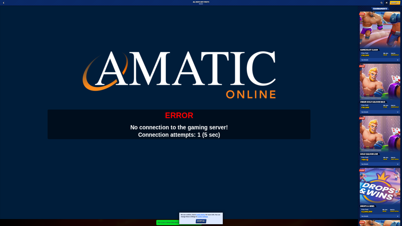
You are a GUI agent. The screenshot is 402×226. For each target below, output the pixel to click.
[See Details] (398, 60)
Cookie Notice (200, 215)
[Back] (3, 3)
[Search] (381, 3)
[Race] (386, 3)
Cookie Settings (202, 217)
